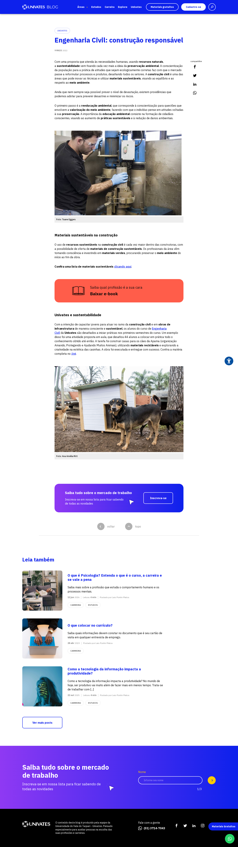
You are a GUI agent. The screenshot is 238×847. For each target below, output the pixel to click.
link (73, 353)
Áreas (81, 7)
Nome (142, 772)
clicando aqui (122, 266)
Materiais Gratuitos (223, 826)
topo (138, 526)
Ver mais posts (42, 722)
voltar (111, 526)
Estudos (96, 7)
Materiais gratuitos (162, 7)
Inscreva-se (158, 498)
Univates (136, 7)
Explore (122, 7)
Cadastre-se (193, 7)
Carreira (109, 7)
